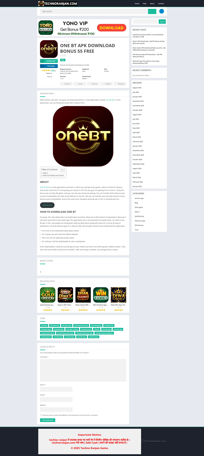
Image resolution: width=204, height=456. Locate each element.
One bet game (96, 325)
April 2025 (136, 132)
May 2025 (136, 128)
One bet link (108, 325)
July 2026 (136, 92)
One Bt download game (104, 333)
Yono (136, 230)
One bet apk (54, 325)
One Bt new (81, 337)
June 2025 (136, 123)
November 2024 (138, 155)
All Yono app (139, 198)
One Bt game (46, 337)
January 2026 (137, 97)
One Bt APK (110, 100)
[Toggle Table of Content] (61, 170)
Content (161, 3)
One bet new (58, 329)
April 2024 (136, 173)
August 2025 (137, 114)
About (152, 3)
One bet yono (86, 329)
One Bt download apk (65, 333)
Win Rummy (139, 225)
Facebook (67, 84)
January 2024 (137, 186)
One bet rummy (72, 329)
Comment (44, 357)
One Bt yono (93, 337)
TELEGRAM (51, 66)
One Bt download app (84, 333)
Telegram (108, 84)
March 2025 (137, 137)
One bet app (66, 325)
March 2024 (137, 177)
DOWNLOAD (47, 205)
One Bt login (69, 337)
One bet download (81, 325)
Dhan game (139, 207)
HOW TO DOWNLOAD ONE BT (53, 176)
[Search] (152, 11)
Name (42, 385)
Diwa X (137, 212)
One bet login (46, 329)
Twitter (80, 84)
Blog (67, 41)
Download (50, 61)
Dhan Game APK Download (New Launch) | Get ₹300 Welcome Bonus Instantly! (149, 49)
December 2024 (138, 150)
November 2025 (138, 106)
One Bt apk (106, 329)
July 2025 (136, 119)
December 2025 (138, 101)
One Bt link (58, 337)
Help (144, 3)
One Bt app (118, 329)
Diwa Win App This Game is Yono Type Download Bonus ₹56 (146, 62)
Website (43, 405)
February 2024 (138, 182)
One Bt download (47, 333)
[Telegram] (161, 11)
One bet (44, 325)
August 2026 (137, 88)
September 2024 (138, 164)
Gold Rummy (139, 216)
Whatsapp (121, 84)
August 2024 (137, 168)
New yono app (140, 221)
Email (42, 395)
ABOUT (45, 173)
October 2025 (137, 110)
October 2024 (137, 159)
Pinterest (94, 84)
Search (162, 22)
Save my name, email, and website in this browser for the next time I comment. (70, 415)
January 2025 (137, 146)
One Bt (96, 329)
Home (137, 3)
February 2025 (138, 141)
